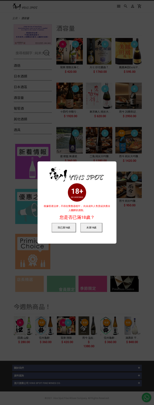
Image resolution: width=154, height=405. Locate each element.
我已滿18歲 (64, 227)
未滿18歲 (91, 227)
